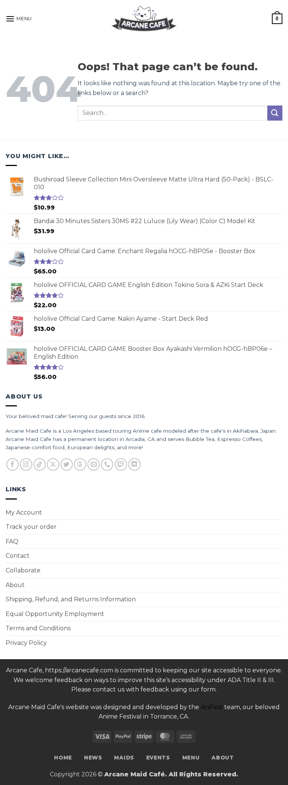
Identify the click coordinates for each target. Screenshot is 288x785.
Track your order (31, 526)
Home (63, 758)
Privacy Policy (26, 642)
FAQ (12, 541)
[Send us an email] (93, 464)
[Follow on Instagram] (26, 464)
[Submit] (274, 113)
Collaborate (23, 570)
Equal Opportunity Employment (55, 613)
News (93, 758)
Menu (191, 758)
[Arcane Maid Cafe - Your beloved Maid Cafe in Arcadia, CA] (144, 19)
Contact (18, 555)
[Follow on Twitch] (121, 464)
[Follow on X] (53, 464)
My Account (24, 512)
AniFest (212, 707)
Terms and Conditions (38, 628)
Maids (124, 758)
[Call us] (107, 464)
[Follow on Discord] (134, 464)
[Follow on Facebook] (12, 464)
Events (158, 758)
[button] (19, 18)
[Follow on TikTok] (39, 464)
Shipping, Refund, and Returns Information (71, 599)
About (15, 585)
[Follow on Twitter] (66, 464)
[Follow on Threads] (80, 464)
